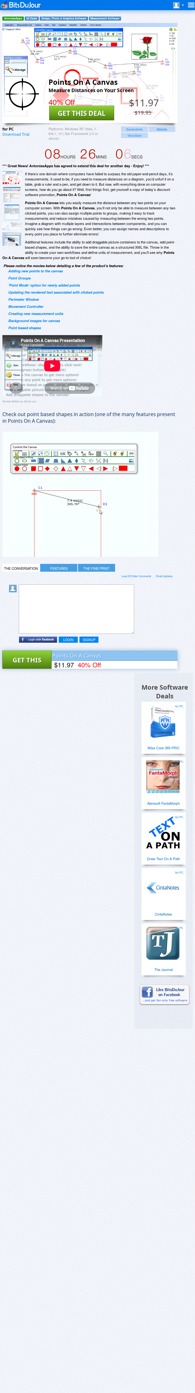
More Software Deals (164, 691)
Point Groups (19, 278)
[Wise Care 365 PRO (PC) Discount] (162, 719)
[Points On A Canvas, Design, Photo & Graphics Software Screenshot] (11, 212)
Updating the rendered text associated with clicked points (56, 292)
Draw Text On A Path (163, 858)
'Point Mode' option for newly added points (44, 285)
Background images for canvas (34, 320)
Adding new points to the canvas (35, 271)
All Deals (31, 18)
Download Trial (15, 134)
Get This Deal (82, 113)
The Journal (163, 969)
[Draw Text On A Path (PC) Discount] (162, 830)
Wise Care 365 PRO (163, 747)
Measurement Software (104, 18)
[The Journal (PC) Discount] (162, 941)
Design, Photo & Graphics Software (63, 18)
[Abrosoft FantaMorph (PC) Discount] (162, 775)
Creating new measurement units (35, 313)
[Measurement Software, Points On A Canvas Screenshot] (11, 226)
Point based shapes (24, 327)
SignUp (89, 639)
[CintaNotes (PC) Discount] (162, 886)
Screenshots (134, 129)
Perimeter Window (23, 299)
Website (162, 129)
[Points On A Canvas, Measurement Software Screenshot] (11, 197)
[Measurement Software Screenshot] (11, 189)
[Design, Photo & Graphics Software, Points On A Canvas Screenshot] (11, 239)
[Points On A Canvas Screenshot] (11, 178)
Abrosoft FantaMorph (163, 803)
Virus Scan (134, 135)
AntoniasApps (13, 18)
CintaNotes (163, 914)
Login (68, 639)
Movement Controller (26, 306)
